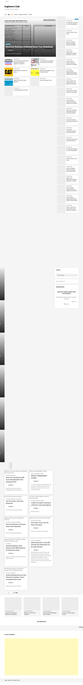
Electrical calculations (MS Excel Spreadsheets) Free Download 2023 (15, 480)
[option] (67, 34)
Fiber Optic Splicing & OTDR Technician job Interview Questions (71, 111)
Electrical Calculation (36, 520)
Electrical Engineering (10, 475)
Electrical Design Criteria (46, 80)
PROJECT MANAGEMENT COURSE (37, 473)
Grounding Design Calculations (21, 90)
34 (13, 592)
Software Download (9, 611)
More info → (74, 301)
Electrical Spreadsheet (16, 522)
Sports (30, 14)
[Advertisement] (41, 656)
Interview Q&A (16, 59)
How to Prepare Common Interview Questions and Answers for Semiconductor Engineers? (71, 64)
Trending (42, 500)
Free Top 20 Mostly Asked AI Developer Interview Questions (71, 43)
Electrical (8, 44)
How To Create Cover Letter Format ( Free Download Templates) (71, 82)
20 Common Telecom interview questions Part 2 (72, 121)
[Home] (9, 15)
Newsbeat (38, 500)
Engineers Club (12, 6)
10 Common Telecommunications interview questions (71, 131)
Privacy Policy (16, 680)
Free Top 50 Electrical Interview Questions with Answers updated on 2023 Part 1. (21, 62)
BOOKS (16, 14)
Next (16, 592)
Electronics (8, 543)
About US (10, 680)
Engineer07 (10, 50)
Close (80, 627)
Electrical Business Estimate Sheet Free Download (29, 47)
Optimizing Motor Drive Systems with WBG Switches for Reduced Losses (15, 548)
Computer (33, 500)
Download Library (23, 14)
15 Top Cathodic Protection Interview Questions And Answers (71, 102)
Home (12, 14)
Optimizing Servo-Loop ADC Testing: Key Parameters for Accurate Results (40, 545)
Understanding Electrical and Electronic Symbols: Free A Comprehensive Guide (16, 577)
